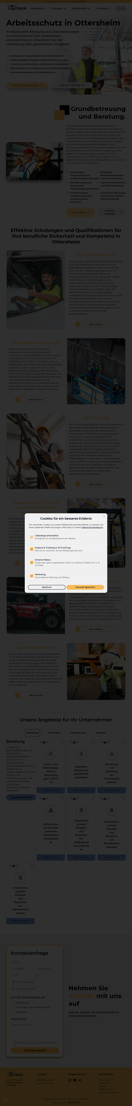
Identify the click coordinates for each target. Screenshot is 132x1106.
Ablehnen (47, 587)
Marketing (40, 574)
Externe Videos (43, 560)
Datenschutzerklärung (92, 527)
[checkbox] (31, 537)
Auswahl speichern (85, 587)
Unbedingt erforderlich (47, 535)
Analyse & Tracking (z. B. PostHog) (53, 548)
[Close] (104, 516)
